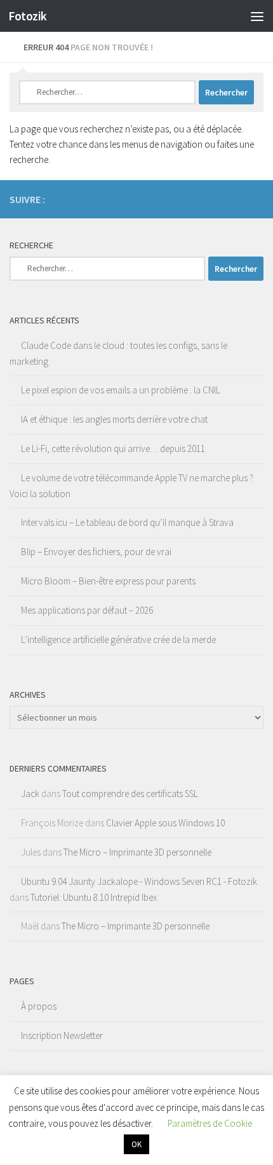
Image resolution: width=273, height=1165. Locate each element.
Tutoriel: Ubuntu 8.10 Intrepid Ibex (93, 897)
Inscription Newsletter (62, 1035)
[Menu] (257, 16)
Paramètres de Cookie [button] (210, 1123)
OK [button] (136, 1144)
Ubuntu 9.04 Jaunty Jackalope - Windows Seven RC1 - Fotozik (139, 881)
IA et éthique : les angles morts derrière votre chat (114, 419)
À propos (39, 1006)
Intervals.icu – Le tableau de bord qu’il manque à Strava (127, 522)
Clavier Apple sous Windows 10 (165, 823)
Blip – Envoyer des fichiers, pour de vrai (96, 552)
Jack (30, 793)
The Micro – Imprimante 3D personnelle (137, 852)
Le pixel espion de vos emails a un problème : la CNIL (120, 390)
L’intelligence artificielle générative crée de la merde (118, 639)
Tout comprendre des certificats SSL (130, 793)
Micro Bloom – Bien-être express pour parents (108, 581)
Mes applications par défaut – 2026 (87, 610)
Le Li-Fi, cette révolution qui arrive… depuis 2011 (113, 448)
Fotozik (27, 16)
